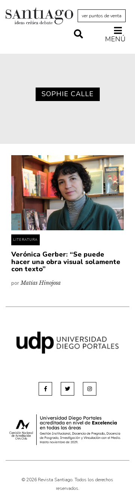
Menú (115, 39)
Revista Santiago (39, 17)
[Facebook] (45, 389)
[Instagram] (89, 389)
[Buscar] (78, 34)
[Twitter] (67, 389)
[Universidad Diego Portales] (67, 342)
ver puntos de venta (102, 16)
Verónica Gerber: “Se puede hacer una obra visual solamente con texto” (65, 262)
